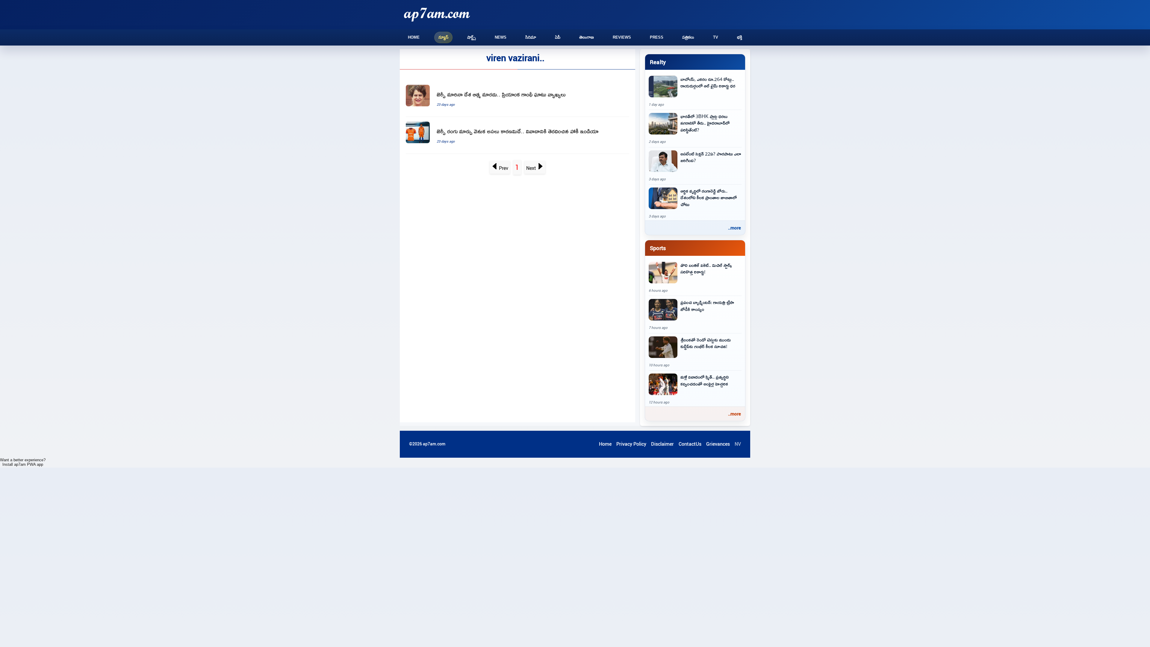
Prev (503, 168)
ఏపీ (557, 37)
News (500, 37)
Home (414, 37)
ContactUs (690, 444)
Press (656, 37)
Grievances (718, 444)
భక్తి (739, 37)
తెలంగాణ (586, 37)
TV (715, 37)
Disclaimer (662, 444)
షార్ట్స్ (471, 37)
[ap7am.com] (437, 14)
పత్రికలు (688, 37)
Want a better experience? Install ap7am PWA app (23, 462)
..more (734, 228)
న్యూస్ (443, 37)
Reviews (622, 37)
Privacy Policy (631, 444)
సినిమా (530, 37)
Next (531, 168)
